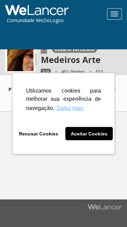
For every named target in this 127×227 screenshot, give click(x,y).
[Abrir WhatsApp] (17, 209)
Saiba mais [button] (70, 108)
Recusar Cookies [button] (38, 133)
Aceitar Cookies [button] (89, 133)
